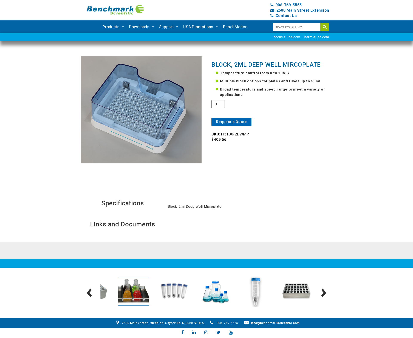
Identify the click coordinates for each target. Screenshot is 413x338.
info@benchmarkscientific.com (275, 323)
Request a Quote (231, 122)
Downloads (139, 27)
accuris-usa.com (287, 37)
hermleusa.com (316, 37)
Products (111, 27)
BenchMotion (235, 27)
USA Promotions (198, 27)
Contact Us (286, 15)
